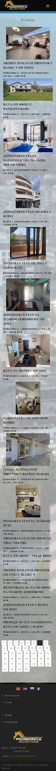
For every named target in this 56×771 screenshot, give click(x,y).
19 (26, 653)
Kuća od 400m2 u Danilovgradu (17, 106)
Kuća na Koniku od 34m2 (25, 370)
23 (5, 658)
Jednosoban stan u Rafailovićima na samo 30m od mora (24, 160)
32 (19, 663)
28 (41, 658)
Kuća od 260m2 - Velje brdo (27, 556)
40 (26, 669)
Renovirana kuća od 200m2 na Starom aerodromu (27, 589)
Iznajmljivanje (11, 721)
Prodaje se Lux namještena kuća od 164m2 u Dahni (28, 624)
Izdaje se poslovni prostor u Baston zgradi (26, 471)
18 (19, 653)
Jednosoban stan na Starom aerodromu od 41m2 (24, 319)
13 (32, 648)
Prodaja (28, 19)
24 (12, 658)
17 (12, 653)
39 (19, 669)
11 (18, 648)
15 (47, 648)
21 (41, 653)
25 (19, 658)
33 (26, 663)
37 (5, 669)
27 (34, 658)
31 (12, 663)
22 (48, 653)
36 (48, 663)
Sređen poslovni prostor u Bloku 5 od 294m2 (28, 65)
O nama (8, 702)
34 (34, 663)
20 (34, 653)
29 (48, 658)
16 (5, 653)
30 (5, 663)
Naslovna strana (12, 695)
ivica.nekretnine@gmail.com (22, 755)
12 (25, 648)
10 (11, 648)
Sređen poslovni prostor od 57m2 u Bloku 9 (26, 572)
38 (12, 669)
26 (26, 658)
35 (41, 663)
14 (40, 648)
